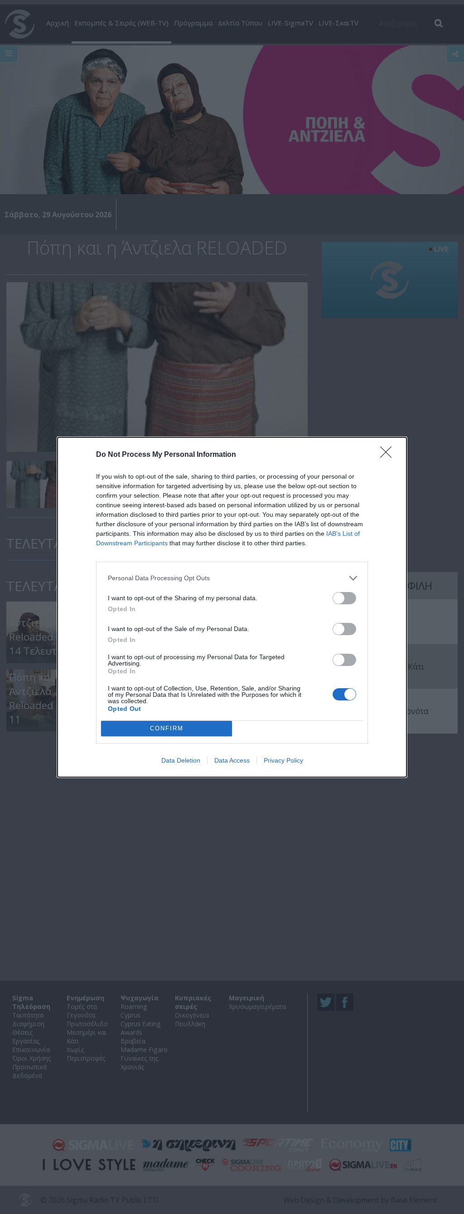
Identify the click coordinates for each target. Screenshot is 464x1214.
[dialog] (232, 607)
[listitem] (232, 578)
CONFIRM (167, 728)
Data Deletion (180, 760)
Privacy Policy (283, 760)
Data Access (232, 760)
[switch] (344, 598)
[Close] (388, 455)
